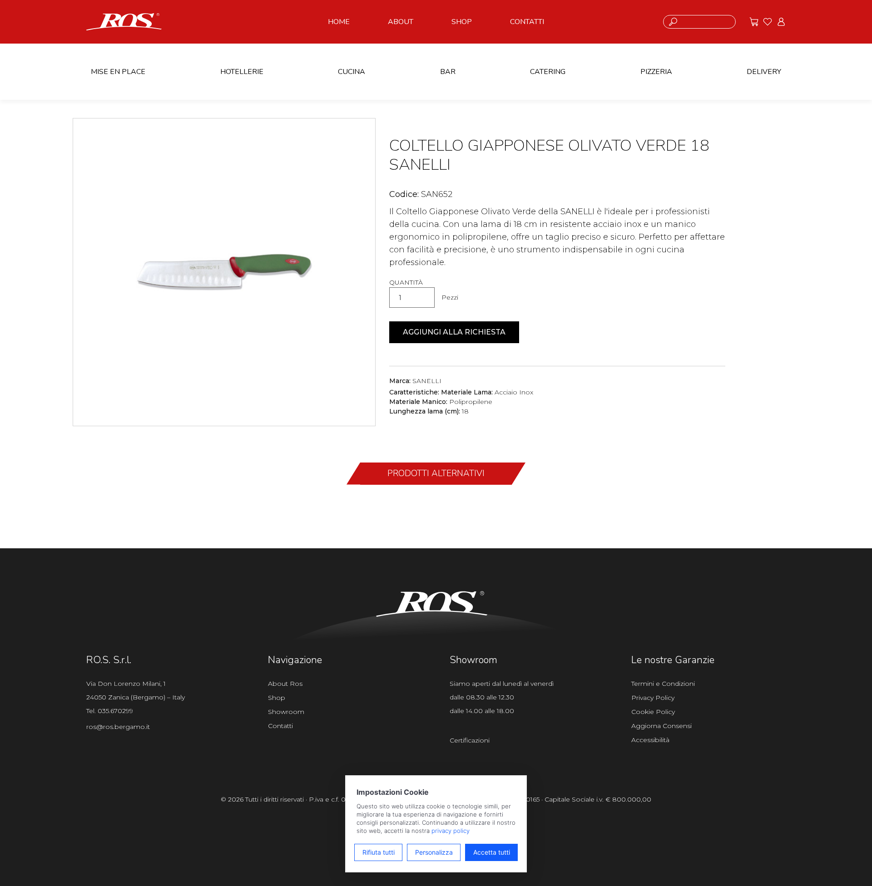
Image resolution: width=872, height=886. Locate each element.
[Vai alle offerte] (753, 21)
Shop (276, 698)
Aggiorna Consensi (661, 726)
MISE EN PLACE (118, 72)
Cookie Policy (653, 712)
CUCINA (351, 72)
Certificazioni (470, 740)
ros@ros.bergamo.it (118, 727)
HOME (339, 22)
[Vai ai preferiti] (767, 21)
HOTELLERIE (241, 72)
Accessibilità (650, 740)
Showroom (286, 712)
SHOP (461, 22)
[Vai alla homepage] (124, 21)
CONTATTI (527, 22)
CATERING (547, 72)
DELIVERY (764, 72)
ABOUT (400, 22)
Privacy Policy (652, 698)
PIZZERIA (656, 72)
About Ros (285, 683)
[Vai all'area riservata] (781, 21)
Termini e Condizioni (663, 683)
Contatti (280, 726)
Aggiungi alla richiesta (454, 332)
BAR (448, 72)
